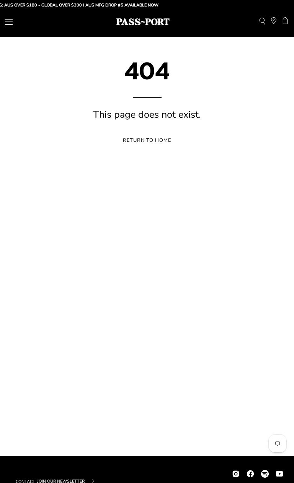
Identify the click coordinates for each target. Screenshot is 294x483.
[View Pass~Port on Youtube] (279, 473)
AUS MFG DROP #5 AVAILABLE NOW (118, 5)
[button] (262, 22)
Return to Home (147, 140)
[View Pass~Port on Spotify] (265, 473)
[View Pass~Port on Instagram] (236, 473)
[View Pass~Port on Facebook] (250, 473)
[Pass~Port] (143, 21)
